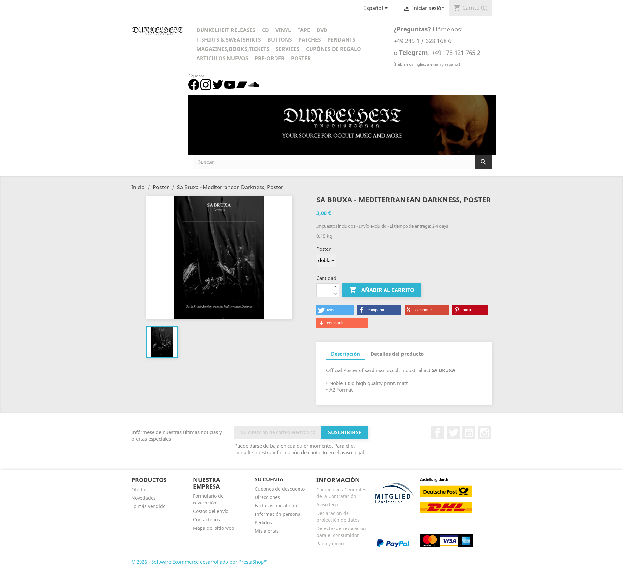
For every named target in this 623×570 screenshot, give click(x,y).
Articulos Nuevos (222, 58)
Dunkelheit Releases (225, 30)
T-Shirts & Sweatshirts (228, 39)
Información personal (278, 514)
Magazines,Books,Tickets (232, 49)
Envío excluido (373, 226)
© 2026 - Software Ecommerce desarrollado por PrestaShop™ (199, 561)
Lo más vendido (148, 506)
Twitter (453, 432)
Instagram (484, 432)
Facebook (437, 432)
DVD (321, 30)
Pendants (341, 39)
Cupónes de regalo (333, 49)
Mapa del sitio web (213, 528)
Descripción (345, 353)
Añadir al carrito (381, 290)
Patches (310, 39)
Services (287, 49)
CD (265, 30)
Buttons (279, 39)
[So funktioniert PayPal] (393, 542)
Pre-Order (270, 58)
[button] (335, 310)
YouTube (468, 432)
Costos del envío (210, 511)
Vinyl (283, 30)
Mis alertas (267, 531)
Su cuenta (269, 479)
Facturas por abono (276, 506)
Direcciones (267, 497)
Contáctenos (206, 519)
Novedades (143, 498)
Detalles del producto (397, 353)
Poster (301, 58)
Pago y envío (330, 543)
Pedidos (263, 522)
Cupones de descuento (280, 489)
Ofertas (139, 489)
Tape (304, 30)
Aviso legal (328, 505)
